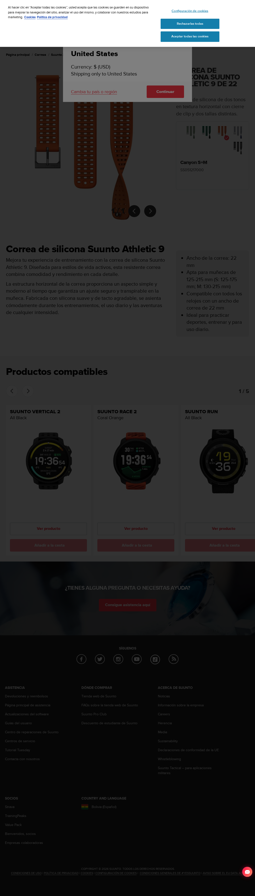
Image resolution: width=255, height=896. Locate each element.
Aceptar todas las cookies (189, 36)
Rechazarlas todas (190, 24)
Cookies (30, 17)
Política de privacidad (52, 17)
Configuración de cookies (190, 11)
